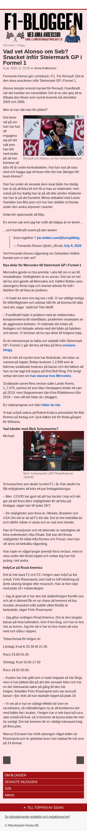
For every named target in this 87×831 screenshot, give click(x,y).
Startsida (8, 45)
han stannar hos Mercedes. (51, 376)
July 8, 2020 (73, 245)
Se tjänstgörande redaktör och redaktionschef (37, 816)
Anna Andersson (45, 68)
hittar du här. (51, 405)
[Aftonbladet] (18, 4)
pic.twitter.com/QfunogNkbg (58, 238)
